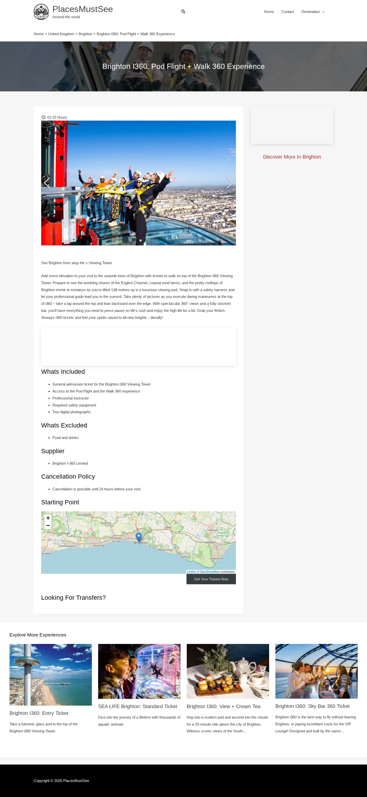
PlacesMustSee (82, 9)
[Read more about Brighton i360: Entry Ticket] (50, 674)
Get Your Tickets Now (211, 579)
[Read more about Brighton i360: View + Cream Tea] (228, 671)
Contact (287, 11)
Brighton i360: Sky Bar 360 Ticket (312, 706)
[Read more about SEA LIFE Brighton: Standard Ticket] (139, 671)
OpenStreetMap (209, 572)
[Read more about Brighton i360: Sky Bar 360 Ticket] (316, 671)
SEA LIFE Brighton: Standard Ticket (137, 706)
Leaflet (191, 572)
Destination (311, 11)
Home (269, 11)
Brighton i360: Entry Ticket (38, 713)
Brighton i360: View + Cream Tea (223, 706)
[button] (183, 11)
